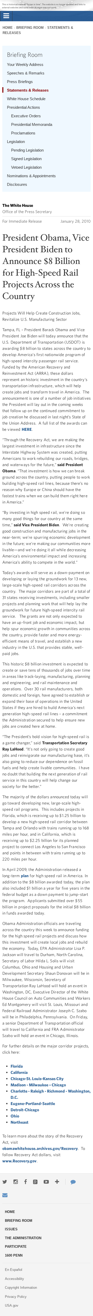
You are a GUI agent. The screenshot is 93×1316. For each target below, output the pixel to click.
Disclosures (17, 184)
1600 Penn (13, 1255)
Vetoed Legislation (26, 167)
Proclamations (23, 133)
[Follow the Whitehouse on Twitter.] (4, 1182)
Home (8, 28)
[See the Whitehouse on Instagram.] (15, 1182)
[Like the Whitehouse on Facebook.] (25, 1182)
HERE (27, 429)
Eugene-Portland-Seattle (33, 1103)
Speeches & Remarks (25, 73)
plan (25, 875)
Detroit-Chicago (25, 1109)
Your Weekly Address (25, 64)
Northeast (19, 1122)
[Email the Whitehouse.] (4, 1195)
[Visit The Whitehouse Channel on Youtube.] (46, 1182)
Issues (11, 1229)
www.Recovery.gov (19, 1160)
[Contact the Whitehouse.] (70, 1182)
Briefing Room (30, 28)
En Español (13, 1270)
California (19, 1072)
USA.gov (11, 1305)
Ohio (15, 1116)
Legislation (16, 141)
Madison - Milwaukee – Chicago (38, 1084)
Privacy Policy (16, 1297)
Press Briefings (20, 81)
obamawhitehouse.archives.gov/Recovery (40, 1148)
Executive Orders (26, 116)
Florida (17, 1066)
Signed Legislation (26, 158)
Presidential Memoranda (31, 124)
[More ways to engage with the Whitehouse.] (57, 1182)
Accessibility (14, 1279)
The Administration (23, 1238)
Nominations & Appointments (31, 176)
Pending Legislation (27, 150)
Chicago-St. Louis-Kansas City (37, 1078)
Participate (16, 1247)
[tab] (6, 16)
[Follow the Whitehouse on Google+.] (35, 1182)
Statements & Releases (28, 90)
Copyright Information (21, 1288)
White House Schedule (26, 99)
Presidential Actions (23, 107)
